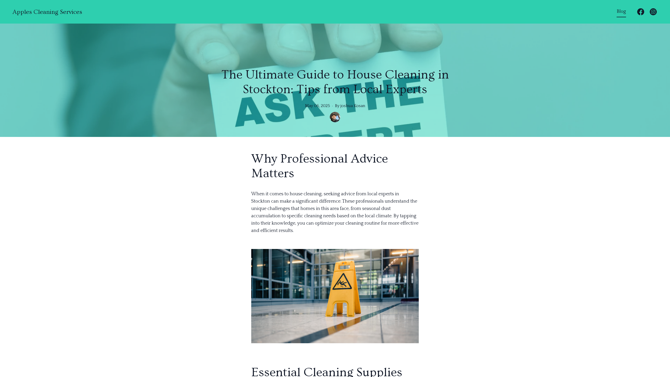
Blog (621, 11)
